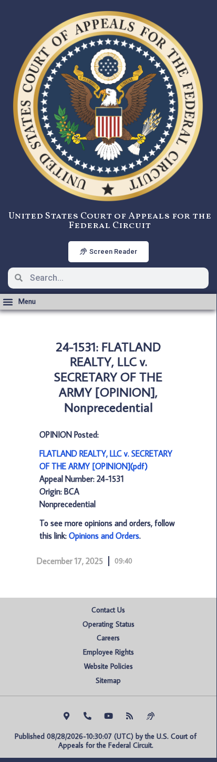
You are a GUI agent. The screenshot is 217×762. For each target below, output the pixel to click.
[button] (19, 302)
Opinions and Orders (104, 535)
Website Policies (108, 666)
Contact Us (108, 610)
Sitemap (108, 680)
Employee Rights (108, 652)
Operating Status (108, 624)
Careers (108, 637)
